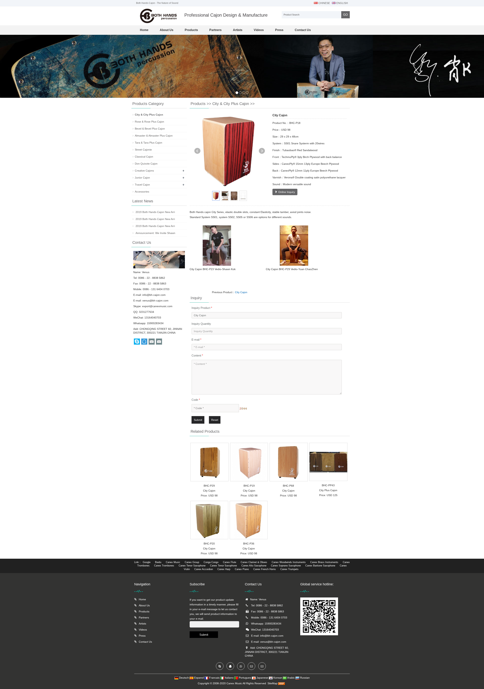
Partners (215, 30)
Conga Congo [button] (211, 562)
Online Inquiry (286, 191)
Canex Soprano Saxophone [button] (286, 565)
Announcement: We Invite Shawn (155, 233)
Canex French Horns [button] (264, 569)
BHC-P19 (249, 485)
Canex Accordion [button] (203, 569)
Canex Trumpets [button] (289, 569)
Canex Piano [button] (242, 569)
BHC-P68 (288, 485)
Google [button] (146, 562)
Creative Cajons (144, 170)
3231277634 (146, 311)
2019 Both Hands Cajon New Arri (155, 212)
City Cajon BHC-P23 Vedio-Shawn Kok (213, 269)
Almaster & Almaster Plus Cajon (154, 135)
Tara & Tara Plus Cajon (148, 142)
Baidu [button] (158, 562)
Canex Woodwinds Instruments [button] (289, 562)
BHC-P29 (209, 485)
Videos (259, 30)
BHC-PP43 (328, 485)
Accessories (142, 191)
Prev (197, 151)
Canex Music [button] (173, 562)
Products (191, 30)
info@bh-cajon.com (154, 294)
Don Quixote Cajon (146, 163)
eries (221, 212)
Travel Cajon (142, 184)
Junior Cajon (142, 177)
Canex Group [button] (192, 562)
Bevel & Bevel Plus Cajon (150, 128)
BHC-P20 (209, 543)
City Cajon (241, 292)
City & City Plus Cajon (230, 104)
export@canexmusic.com (157, 306)
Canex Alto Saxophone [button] (253, 565)
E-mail (196, 339)
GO (345, 14)
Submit (198, 419)
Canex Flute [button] (229, 562)
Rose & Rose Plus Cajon (149, 121)
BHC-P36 (248, 543)
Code (196, 399)
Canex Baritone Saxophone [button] (320, 565)
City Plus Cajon (328, 490)
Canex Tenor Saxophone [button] (192, 565)
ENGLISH (342, 3)
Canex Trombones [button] (164, 565)
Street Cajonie (143, 149)
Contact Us (303, 30)
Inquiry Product (202, 307)
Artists (237, 30)
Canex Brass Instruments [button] (324, 562)
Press (279, 30)
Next (262, 151)
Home (144, 30)
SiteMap (272, 683)
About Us (166, 30)
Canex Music (234, 683)
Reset (214, 419)
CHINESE (324, 3)
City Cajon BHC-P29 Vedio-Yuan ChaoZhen (288, 269)
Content (197, 355)
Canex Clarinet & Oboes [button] (254, 562)
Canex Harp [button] (223, 569)
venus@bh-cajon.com (155, 300)
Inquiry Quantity (201, 323)
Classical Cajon (144, 156)
